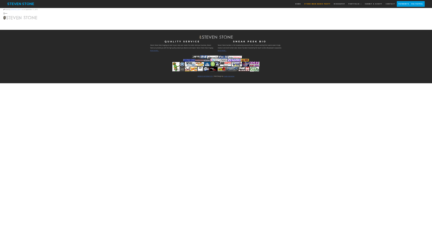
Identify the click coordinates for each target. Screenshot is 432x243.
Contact (390, 4)
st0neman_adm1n (16, 9)
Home (298, 4)
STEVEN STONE (20, 4)
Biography (339, 4)
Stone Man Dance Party (317, 4)
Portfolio (354, 4)
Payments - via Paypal (410, 4)
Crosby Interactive (229, 76)
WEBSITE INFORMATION (205, 76)
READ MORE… (154, 51)
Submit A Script (373, 4)
